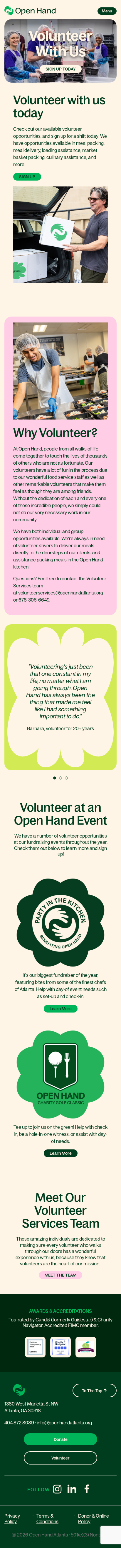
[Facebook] (87, 1489)
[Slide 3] (66, 778)
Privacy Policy (12, 1518)
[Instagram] (57, 1489)
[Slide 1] (54, 778)
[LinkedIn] (72, 1489)
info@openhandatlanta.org (64, 1422)
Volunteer (60, 1458)
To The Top (92, 1390)
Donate (61, 1439)
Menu (107, 11)
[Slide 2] (60, 778)
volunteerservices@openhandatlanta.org (60, 592)
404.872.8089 (19, 1422)
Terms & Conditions (47, 1518)
